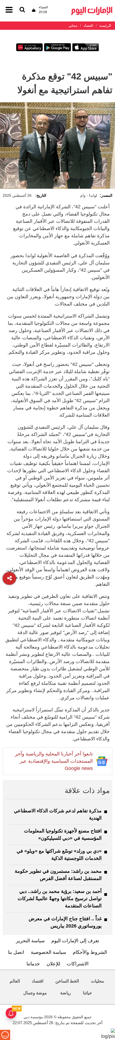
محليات (97, 981)
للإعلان (53, 963)
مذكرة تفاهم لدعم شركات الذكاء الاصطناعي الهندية (58, 814)
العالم (15, 981)
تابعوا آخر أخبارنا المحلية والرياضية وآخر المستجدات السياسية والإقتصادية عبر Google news (54, 761)
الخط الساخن (67, 981)
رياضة (65, 993)
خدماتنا (33, 963)
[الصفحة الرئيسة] (91, 8)
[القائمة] (22, 10)
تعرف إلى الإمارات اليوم (75, 940)
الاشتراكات (78, 963)
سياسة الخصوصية (48, 952)
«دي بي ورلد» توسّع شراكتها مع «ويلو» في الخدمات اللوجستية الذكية (59, 854)
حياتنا (87, 993)
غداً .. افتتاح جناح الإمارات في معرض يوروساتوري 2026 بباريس (65, 922)
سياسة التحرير (30, 940)
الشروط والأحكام (90, 952)
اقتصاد (37, 981)
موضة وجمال (35, 993)
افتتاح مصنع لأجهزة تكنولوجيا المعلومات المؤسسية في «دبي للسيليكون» (63, 834)
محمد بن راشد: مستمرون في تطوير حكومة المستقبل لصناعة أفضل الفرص (58, 874)
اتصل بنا (16, 952)
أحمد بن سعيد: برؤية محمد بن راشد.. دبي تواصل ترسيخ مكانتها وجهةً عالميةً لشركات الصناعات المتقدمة (60, 898)
